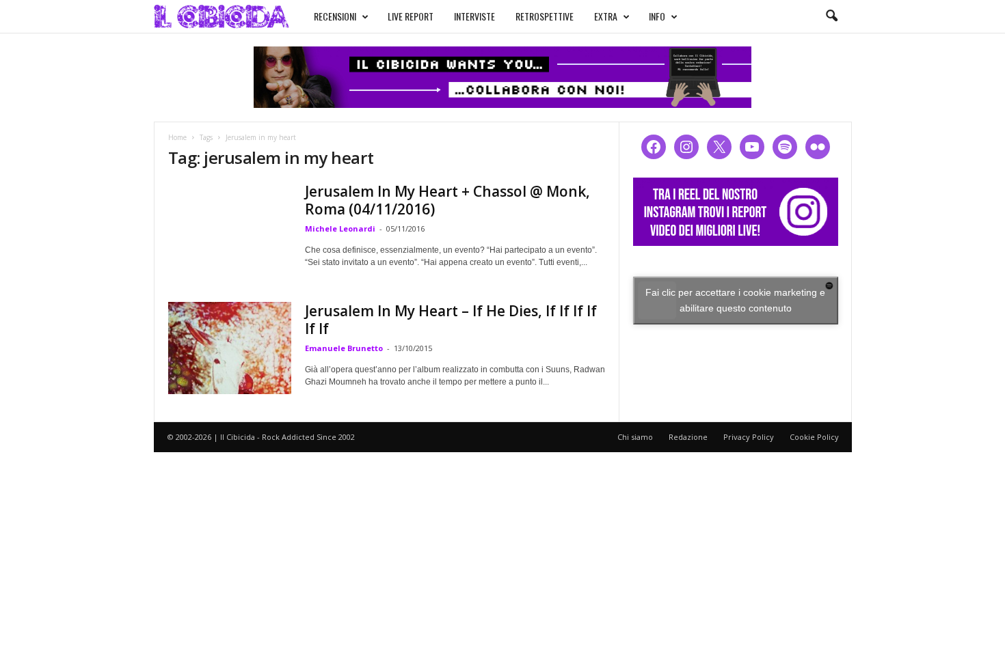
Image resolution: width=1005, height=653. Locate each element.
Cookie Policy (814, 437)
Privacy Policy (748, 437)
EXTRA (605, 16)
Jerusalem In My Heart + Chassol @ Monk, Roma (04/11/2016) (447, 200)
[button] (831, 16)
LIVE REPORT (410, 16)
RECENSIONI (335, 16)
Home (177, 137)
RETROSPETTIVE (544, 16)
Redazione (688, 437)
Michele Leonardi (340, 228)
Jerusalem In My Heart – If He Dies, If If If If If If (451, 319)
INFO (657, 16)
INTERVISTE (474, 16)
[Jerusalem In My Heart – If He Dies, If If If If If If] (229, 348)
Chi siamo (635, 437)
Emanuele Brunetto (344, 348)
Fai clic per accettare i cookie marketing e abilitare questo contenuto (735, 300)
